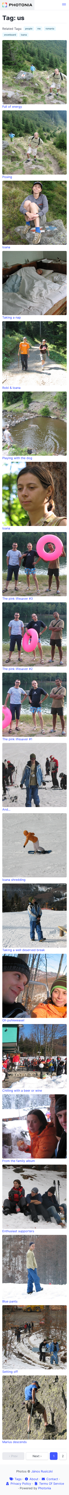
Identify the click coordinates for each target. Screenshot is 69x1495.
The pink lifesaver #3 (17, 598)
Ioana (6, 247)
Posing (7, 177)
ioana (24, 34)
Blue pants (9, 1301)
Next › (37, 1456)
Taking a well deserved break (23, 950)
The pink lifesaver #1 (17, 739)
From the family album (18, 1161)
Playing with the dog (17, 458)
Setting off (10, 1372)
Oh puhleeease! (13, 1020)
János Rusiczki (42, 1471)
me (39, 28)
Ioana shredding (13, 880)
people (28, 28)
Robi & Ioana (11, 388)
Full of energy (12, 106)
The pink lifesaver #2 (17, 669)
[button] (64, 5)
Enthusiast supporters (18, 1231)
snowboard (10, 34)
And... (6, 809)
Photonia (44, 1488)
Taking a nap (11, 317)
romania (50, 28)
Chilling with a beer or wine (22, 1090)
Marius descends (14, 1442)
